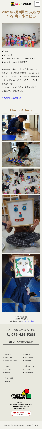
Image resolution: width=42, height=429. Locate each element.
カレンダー (8, 369)
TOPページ (8, 354)
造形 (32, 321)
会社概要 (7, 381)
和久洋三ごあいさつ (11, 361)
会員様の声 (28, 361)
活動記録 (27, 354)
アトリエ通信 (29, 357)
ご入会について (29, 366)
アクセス (27, 369)
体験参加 (7, 372)
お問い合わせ (29, 372)
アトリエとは (9, 357)
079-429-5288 (23, 334)
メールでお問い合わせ (23, 341)
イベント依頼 (9, 378)
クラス (7, 366)
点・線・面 (25, 321)
